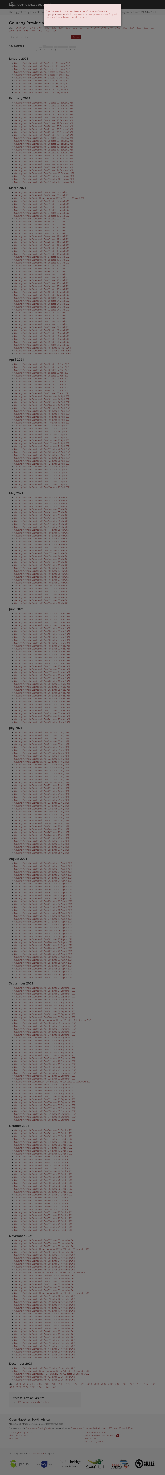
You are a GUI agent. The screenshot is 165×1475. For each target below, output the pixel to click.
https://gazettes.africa (55, 14)
